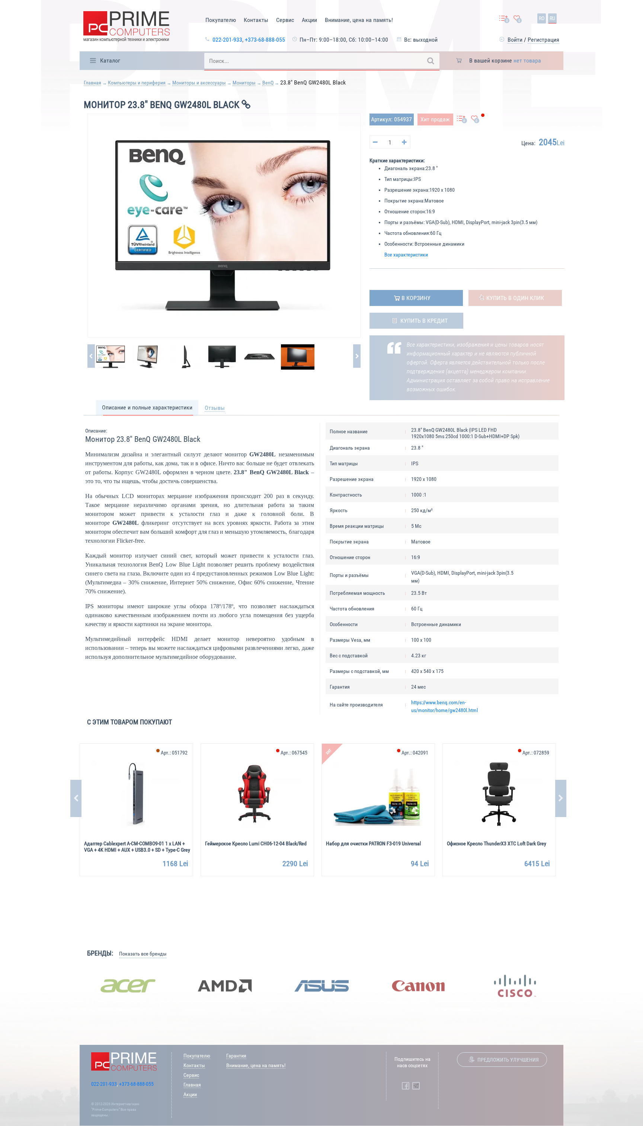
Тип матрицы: (399, 179)
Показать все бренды (143, 954)
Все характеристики (406, 255)
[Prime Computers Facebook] (405, 1086)
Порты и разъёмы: (404, 222)
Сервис (285, 19)
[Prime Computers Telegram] (416, 1086)
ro (541, 18)
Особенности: (398, 244)
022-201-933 (227, 39)
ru (552, 18)
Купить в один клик (515, 298)
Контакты (256, 19)
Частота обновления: (407, 233)
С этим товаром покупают (129, 722)
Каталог (110, 60)
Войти (515, 39)
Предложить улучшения (508, 1060)
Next (560, 798)
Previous (75, 798)
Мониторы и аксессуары (199, 83)
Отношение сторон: (405, 211)
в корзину (416, 298)
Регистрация (543, 39)
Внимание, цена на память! (359, 19)
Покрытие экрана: (404, 201)
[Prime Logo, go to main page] (126, 27)
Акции (309, 19)
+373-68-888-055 (265, 39)
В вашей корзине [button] (505, 60)
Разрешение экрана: (406, 190)
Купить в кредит (424, 320)
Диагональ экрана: (405, 168)
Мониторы (244, 83)
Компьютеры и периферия (137, 83)
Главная (92, 83)
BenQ (267, 83)
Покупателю (220, 19)
